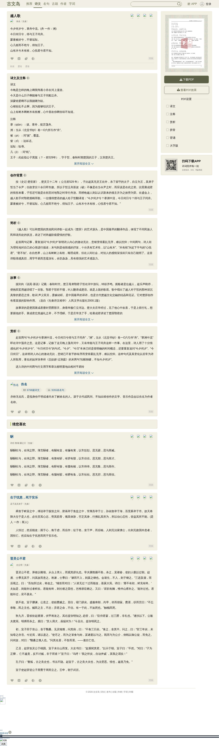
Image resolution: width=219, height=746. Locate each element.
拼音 (172, 129)
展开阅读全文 (82, 163)
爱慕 (27, 66)
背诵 (172, 137)
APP (194, 3)
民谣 (12, 66)
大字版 (174, 145)
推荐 (29, 3)
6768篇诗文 (33, 390)
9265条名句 (57, 390)
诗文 (38, 3)
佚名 (18, 21)
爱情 (20, 66)
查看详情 (4, 733)
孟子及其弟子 (16, 504)
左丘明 (19, 565)
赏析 (172, 122)
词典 (3, 744)
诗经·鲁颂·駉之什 (18, 443)
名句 (46, 3)
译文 (172, 106)
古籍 (55, 3)
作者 (63, 3)
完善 (151, 58)
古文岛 (13, 3)
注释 (172, 114)
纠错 (131, 692)
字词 (72, 3)
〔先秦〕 (24, 21)
